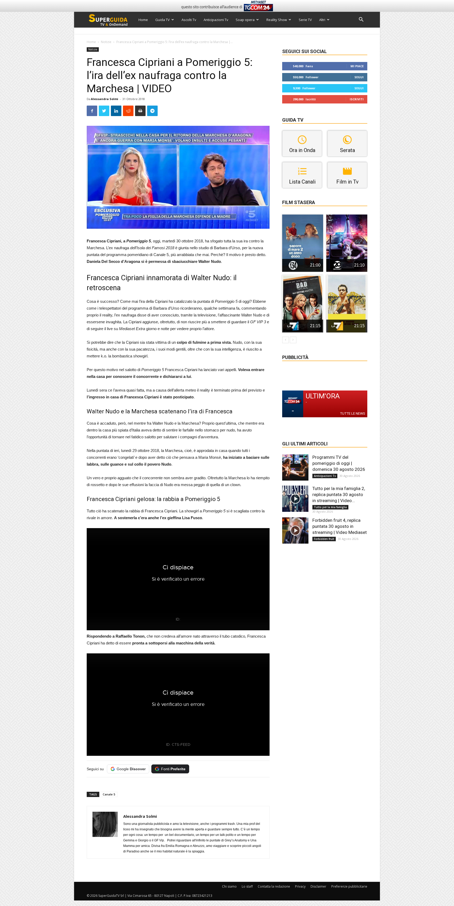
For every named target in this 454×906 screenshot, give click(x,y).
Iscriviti (357, 99)
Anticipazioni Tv (216, 19)
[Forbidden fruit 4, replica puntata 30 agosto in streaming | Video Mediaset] (295, 530)
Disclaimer (318, 886)
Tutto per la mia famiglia (330, 507)
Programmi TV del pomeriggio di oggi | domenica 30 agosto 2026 (338, 463)
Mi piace (357, 66)
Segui (359, 77)
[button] (361, 20)
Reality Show (276, 19)
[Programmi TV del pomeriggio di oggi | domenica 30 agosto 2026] (295, 467)
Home (143, 19)
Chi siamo (229, 886)
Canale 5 (109, 794)
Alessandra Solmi (104, 99)
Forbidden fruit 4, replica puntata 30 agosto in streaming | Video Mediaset (339, 526)
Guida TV (162, 19)
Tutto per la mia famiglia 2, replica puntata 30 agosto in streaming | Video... (338, 494)
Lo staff (247, 886)
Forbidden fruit (324, 539)
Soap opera (245, 19)
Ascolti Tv (189, 19)
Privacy (300, 886)
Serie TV (305, 19)
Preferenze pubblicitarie (349, 886)
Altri (322, 19)
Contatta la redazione (274, 886)
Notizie (106, 42)
